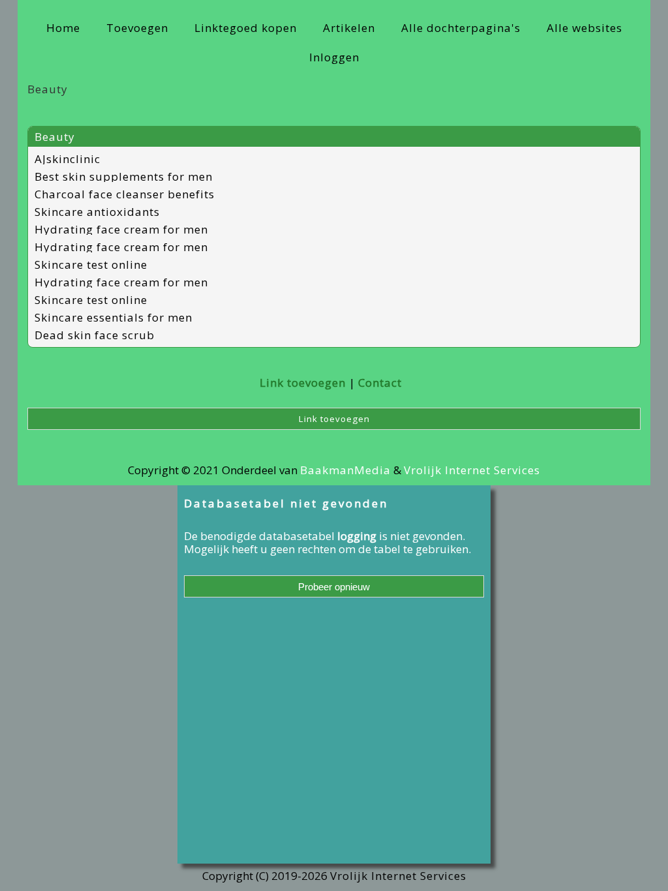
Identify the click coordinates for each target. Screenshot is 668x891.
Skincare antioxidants (97, 211)
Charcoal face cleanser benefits (125, 194)
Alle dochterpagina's (461, 27)
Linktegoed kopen (245, 27)
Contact (380, 382)
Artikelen (349, 27)
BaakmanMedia (345, 470)
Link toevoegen (303, 382)
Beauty (55, 136)
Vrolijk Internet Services (472, 470)
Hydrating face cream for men (121, 229)
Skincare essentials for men (113, 317)
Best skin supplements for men (124, 176)
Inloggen (334, 57)
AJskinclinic (67, 158)
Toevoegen (137, 27)
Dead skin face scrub (95, 334)
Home (63, 27)
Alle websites (584, 27)
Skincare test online (91, 264)
